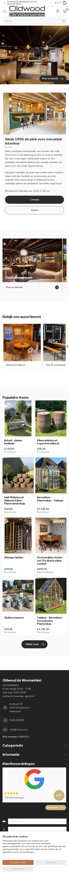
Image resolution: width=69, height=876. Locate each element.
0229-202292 (17, 720)
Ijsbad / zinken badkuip (13, 442)
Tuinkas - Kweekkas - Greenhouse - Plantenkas (50, 620)
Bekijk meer (32, 644)
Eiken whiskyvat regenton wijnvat (48, 442)
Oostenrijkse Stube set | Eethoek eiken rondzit (49, 560)
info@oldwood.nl (19, 729)
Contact (34, 199)
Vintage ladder (13, 557)
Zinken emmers (14, 617)
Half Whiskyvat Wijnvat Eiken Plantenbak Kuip (14, 500)
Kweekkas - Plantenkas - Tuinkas (50, 499)
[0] (64, 11)
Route (34, 210)
